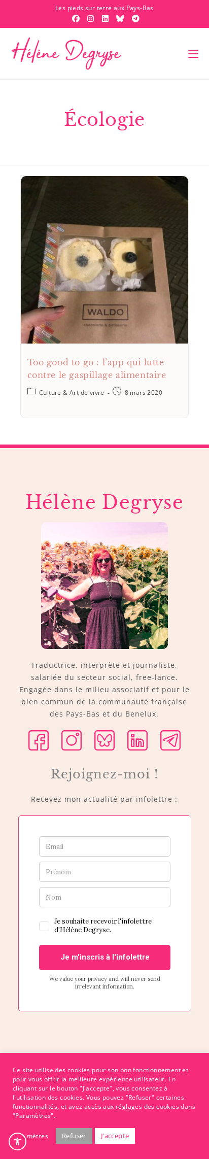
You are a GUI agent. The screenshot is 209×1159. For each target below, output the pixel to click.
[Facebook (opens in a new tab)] (77, 18)
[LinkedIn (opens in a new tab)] (106, 18)
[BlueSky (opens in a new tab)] (121, 18)
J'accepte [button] (115, 1135)
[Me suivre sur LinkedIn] (137, 739)
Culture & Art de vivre (71, 392)
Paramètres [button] (30, 1136)
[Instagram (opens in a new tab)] (92, 18)
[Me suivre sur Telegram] (170, 739)
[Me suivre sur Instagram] (71, 739)
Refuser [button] (74, 1135)
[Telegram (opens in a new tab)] (134, 18)
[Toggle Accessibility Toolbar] (17, 1141)
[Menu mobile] (193, 53)
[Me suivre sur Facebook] (38, 739)
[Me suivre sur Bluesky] (104, 739)
